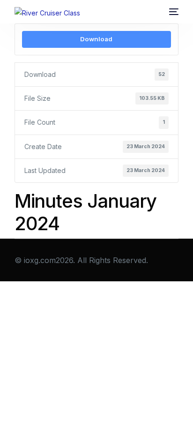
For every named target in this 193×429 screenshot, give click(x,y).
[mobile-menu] (173, 11)
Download (96, 39)
